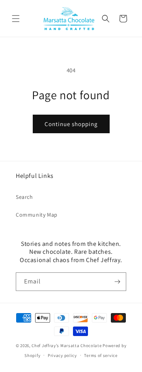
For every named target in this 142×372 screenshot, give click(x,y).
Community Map (37, 214)
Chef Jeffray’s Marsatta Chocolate (67, 345)
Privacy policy (62, 355)
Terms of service (100, 355)
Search (24, 196)
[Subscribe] (117, 281)
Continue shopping (71, 124)
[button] (15, 18)
